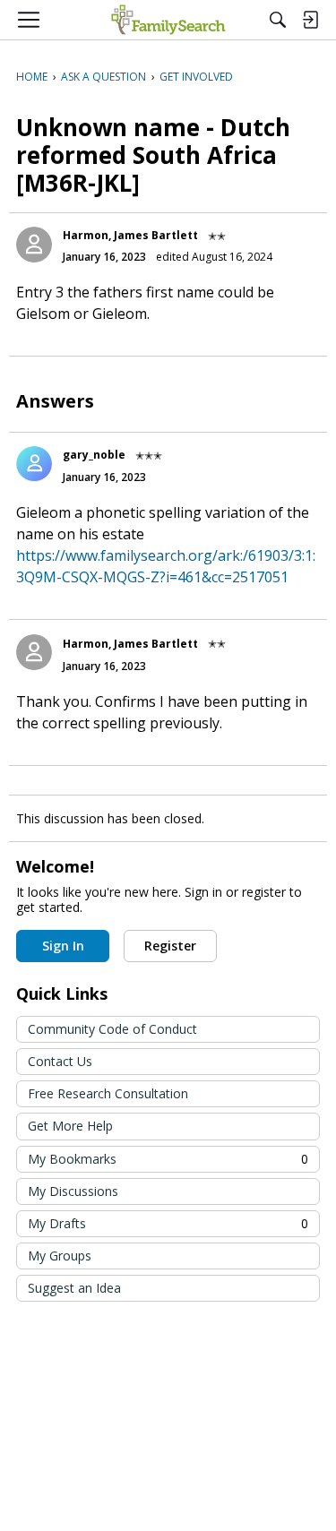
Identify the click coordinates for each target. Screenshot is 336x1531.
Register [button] (170, 945)
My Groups (59, 1255)
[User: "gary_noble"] (34, 464)
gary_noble (94, 454)
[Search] (278, 19)
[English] (168, 19)
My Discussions (73, 1191)
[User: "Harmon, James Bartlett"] (34, 244)
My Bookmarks (168, 1158)
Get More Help (70, 1125)
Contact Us (60, 1061)
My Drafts (168, 1223)
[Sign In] (310, 19)
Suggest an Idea (74, 1287)
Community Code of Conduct (112, 1028)
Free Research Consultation (108, 1093)
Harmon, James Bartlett (130, 235)
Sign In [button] (63, 945)
